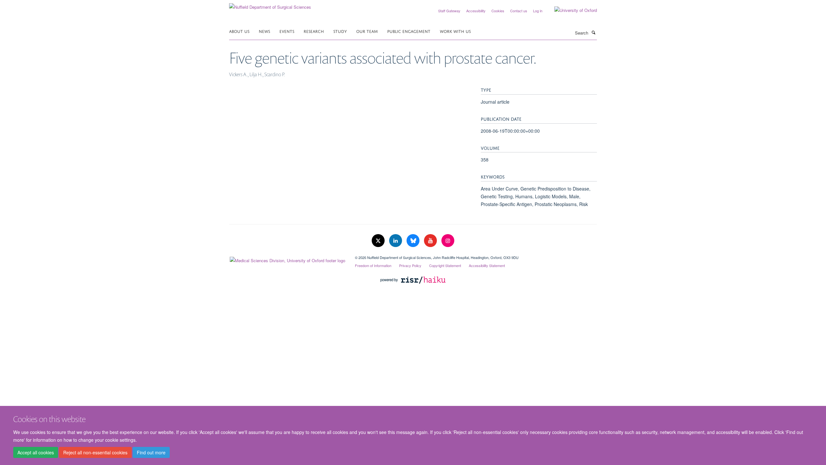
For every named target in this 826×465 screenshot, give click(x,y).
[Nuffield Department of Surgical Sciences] (270, 5)
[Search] (593, 32)
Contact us (518, 10)
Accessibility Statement (487, 265)
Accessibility (476, 10)
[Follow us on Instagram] (447, 241)
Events (286, 31)
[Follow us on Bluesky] (414, 241)
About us (239, 31)
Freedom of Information (373, 265)
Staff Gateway (449, 10)
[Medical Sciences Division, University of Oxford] (287, 258)
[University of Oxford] (571, 10)
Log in (537, 10)
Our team (367, 31)
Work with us (455, 31)
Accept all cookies (35, 452)
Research (314, 31)
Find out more (151, 452)
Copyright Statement (445, 265)
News (264, 31)
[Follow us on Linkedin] (396, 241)
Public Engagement (408, 31)
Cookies (497, 10)
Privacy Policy (410, 265)
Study (340, 31)
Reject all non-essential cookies (95, 452)
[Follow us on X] (379, 241)
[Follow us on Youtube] (431, 241)
